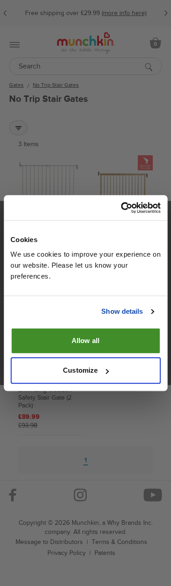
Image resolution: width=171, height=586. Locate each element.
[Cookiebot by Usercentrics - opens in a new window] (122, 208)
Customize (80, 370)
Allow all (85, 340)
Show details (122, 311)
